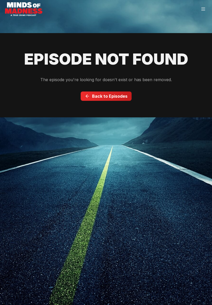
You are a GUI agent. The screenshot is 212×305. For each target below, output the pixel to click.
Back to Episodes (109, 96)
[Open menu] (203, 9)
